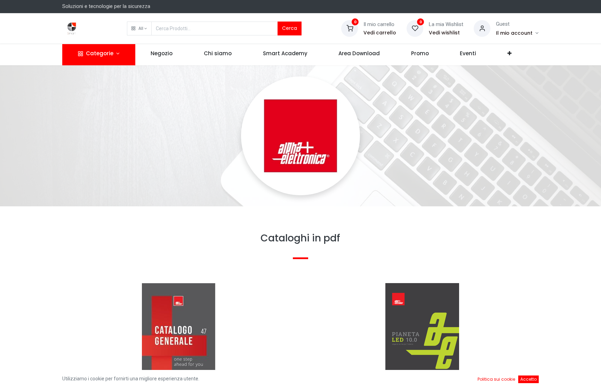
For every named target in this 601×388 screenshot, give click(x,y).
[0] (349, 28)
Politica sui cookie (496, 379)
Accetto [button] (528, 379)
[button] (139, 28)
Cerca (289, 28)
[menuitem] (161, 54)
